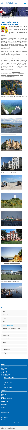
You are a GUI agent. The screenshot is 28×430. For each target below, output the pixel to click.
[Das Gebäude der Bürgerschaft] (11, 182)
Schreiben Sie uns (6, 374)
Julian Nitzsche (3, 134)
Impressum (3, 428)
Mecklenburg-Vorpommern (16, 72)
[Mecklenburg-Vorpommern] (4, 29)
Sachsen (3, 403)
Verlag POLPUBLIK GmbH (9, 3)
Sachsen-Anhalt (4, 404)
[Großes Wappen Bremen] (11, 200)
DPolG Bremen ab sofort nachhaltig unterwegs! (10, 422)
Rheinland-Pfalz (4, 401)
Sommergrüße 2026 (5, 412)
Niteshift (2, 172)
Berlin (2, 392)
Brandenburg (3, 394)
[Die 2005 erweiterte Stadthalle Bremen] (11, 254)
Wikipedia (7, 73)
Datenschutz (8, 428)
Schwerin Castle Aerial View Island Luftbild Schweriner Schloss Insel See (16, 96)
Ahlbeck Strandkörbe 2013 (8, 190)
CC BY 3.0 (15, 172)
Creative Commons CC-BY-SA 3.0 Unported (13, 75)
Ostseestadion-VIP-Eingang (11, 281)
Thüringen (3, 407)
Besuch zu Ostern (4, 417)
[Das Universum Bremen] (11, 290)
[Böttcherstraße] (11, 218)
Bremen (2, 395)
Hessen (2, 397)
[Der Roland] (11, 164)
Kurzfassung (21, 75)
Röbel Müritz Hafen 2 (9, 134)
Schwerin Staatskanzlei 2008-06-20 (9, 172)
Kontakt (19, 427)
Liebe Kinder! (3, 419)
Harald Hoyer (3, 96)
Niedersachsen (4, 400)
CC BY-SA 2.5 (18, 263)
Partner (12, 17)
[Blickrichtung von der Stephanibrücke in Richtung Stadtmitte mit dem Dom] (11, 125)
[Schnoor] (11, 236)
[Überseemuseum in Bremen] (11, 272)
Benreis (2, 190)
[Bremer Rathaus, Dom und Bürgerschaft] (11, 107)
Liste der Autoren (9, 76)
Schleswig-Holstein (5, 406)
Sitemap (13, 428)
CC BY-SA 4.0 (14, 134)
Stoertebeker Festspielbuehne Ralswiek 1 (10, 263)
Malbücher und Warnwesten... (7, 415)
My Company (5, 375)
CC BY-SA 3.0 (17, 281)
